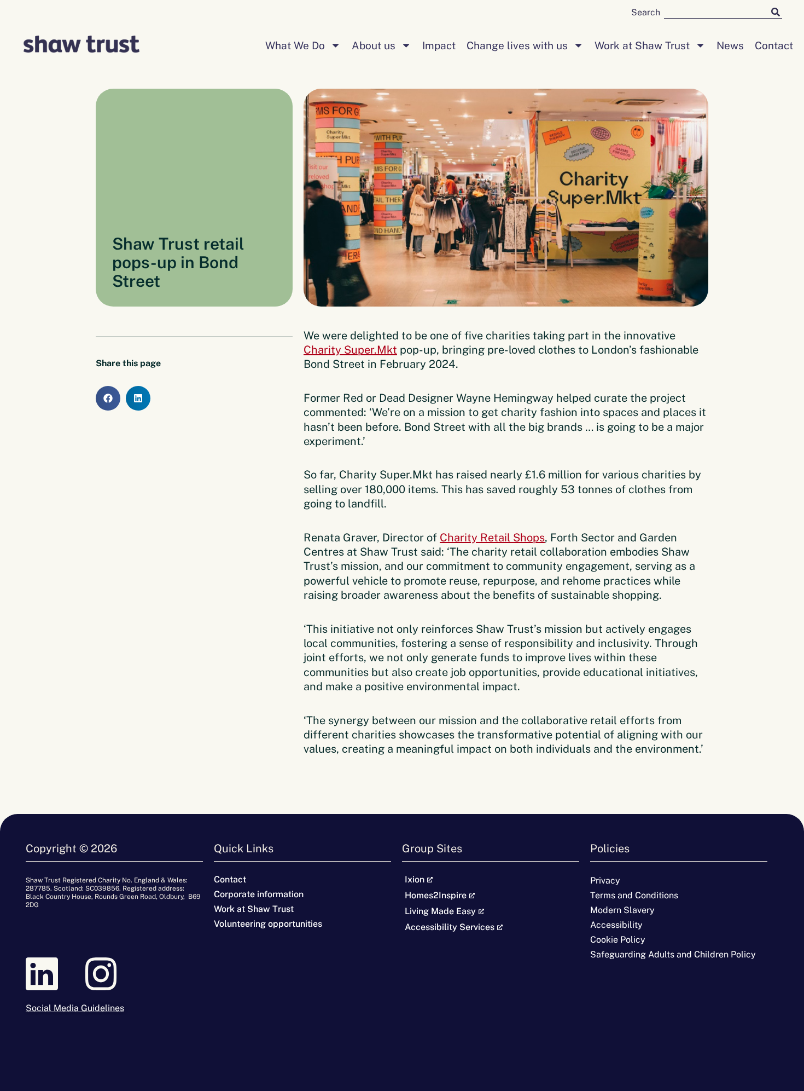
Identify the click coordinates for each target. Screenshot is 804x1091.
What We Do (295, 45)
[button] (108, 398)
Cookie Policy (617, 939)
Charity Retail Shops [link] (492, 537)
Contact (774, 45)
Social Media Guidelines (75, 1008)
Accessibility (616, 925)
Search (645, 12)
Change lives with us (517, 45)
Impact (439, 45)
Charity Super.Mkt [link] (350, 349)
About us (373, 45)
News (730, 45)
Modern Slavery (622, 910)
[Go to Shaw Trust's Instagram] (114, 973)
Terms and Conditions (634, 895)
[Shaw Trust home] (81, 45)
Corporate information (259, 894)
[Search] (775, 11)
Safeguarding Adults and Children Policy (673, 954)
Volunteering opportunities (268, 924)
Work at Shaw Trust (642, 45)
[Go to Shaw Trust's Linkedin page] (55, 973)
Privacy (605, 880)
